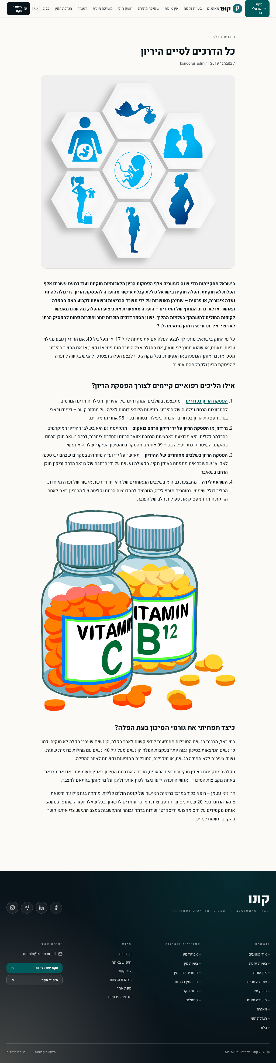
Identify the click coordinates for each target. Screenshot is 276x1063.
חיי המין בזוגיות (186, 982)
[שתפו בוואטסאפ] (27, 908)
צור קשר (125, 971)
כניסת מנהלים (15, 1052)
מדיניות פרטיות (120, 997)
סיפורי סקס (17, 8)
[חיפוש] (36, 8)
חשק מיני (125, 8)
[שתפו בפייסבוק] (56, 908)
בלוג (46, 8)
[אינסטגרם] (12, 908)
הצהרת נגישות (121, 979)
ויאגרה (82, 8)
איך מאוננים (216, 8)
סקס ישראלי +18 (257, 8)
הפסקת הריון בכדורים (207, 401)
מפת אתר (124, 988)
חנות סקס (190, 991)
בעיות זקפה (193, 8)
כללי (216, 37)
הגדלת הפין (63, 8)
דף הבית (229, 37)
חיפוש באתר (122, 962)
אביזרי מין (190, 954)
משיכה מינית (103, 8)
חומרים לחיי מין (186, 972)
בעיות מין (191, 963)
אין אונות (171, 8)
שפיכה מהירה (148, 8)
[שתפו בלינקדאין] (41, 908)
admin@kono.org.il (39, 954)
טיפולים (191, 1000)
